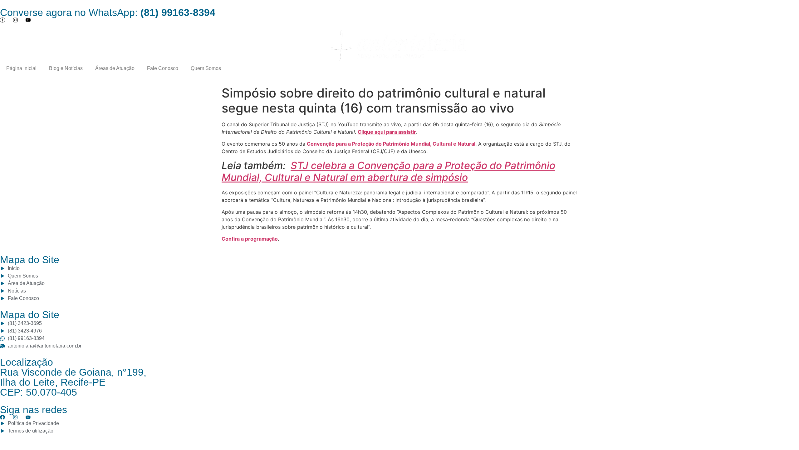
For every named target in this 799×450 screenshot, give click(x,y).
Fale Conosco (162, 68)
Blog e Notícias (66, 68)
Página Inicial (21, 68)
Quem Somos (206, 68)
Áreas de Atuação (115, 68)
